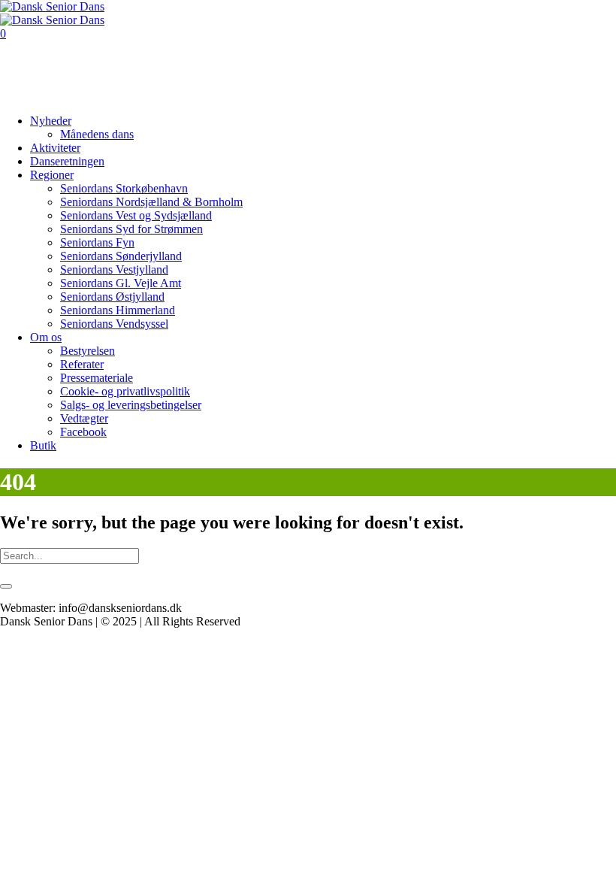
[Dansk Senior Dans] (52, 13)
